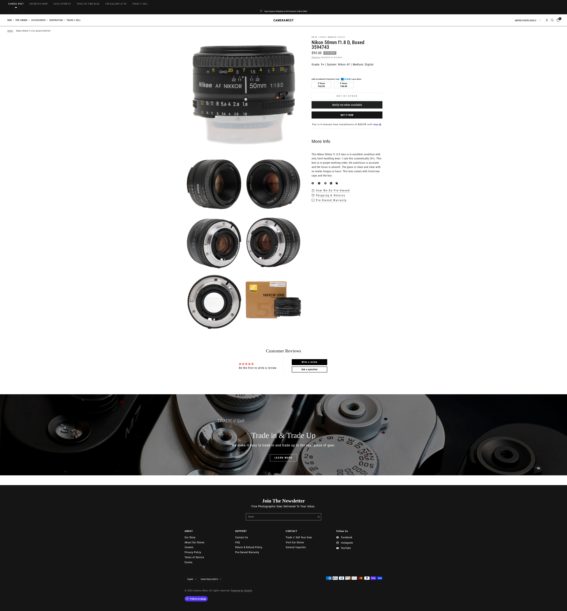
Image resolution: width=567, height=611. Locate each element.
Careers (189, 547)
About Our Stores (195, 542)
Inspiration (56, 20)
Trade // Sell (73, 20)
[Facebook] (313, 183)
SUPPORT (241, 531)
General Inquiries (296, 547)
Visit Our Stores (295, 542)
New (9, 20)
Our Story (190, 537)
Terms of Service (194, 557)
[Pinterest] (326, 183)
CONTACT (291, 531)
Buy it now (347, 115)
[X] (319, 183)
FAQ (237, 542)
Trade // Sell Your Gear (299, 537)
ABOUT (189, 531)
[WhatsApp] (331, 183)
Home (10, 31)
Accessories (38, 20)
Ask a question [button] (309, 369)
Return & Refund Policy (248, 547)
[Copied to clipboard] (337, 183)
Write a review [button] (309, 362)
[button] (283, 457)
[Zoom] (296, 42)
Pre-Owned (22, 20)
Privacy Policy (193, 552)
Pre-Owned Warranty (247, 552)
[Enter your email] (318, 516)
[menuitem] (11, 20)
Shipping (316, 57)
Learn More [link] (356, 79)
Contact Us (241, 537)
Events (188, 562)
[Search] (552, 20)
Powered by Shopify (241, 590)
